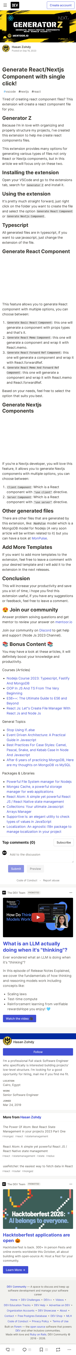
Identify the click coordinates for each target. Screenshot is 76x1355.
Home (13, 1299)
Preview (35, 869)
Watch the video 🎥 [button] (19, 1018)
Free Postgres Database (32, 1315)
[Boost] (58, 1350)
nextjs (24, 91)
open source (37, 1326)
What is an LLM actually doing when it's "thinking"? (35, 947)
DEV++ (48, 1299)
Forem (18, 1326)
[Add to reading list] (44, 1350)
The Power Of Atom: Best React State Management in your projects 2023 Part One (33, 1131)
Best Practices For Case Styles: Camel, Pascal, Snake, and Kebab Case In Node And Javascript (37, 750)
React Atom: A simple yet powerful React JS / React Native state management (34, 1151)
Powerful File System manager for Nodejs (39, 782)
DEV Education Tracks (17, 1305)
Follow (38, 1052)
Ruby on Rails (38, 1334)
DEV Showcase (47, 1310)
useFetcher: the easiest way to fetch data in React (37, 1168)
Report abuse (51, 880)
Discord (45, 630)
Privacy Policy (40, 1321)
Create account (61, 5)
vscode (10, 91)
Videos (60, 1299)
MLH (69, 1315)
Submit (16, 869)
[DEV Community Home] (15, 5)
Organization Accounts (20, 1310)
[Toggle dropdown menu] (71, 893)
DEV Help (39, 1305)
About (63, 1310)
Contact (9, 1315)
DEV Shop (57, 1315)
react (36, 91)
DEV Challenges (30, 1299)
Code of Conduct (27, 880)
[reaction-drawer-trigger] (10, 1350)
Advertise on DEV (59, 1305)
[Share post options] (69, 1349)
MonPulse (39, 538)
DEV (17, 1330)
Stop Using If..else (21, 730)
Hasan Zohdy (21, 47)
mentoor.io (63, 622)
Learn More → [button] (15, 1270)
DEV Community (16, 1286)
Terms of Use (60, 1321)
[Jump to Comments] (27, 1350)
